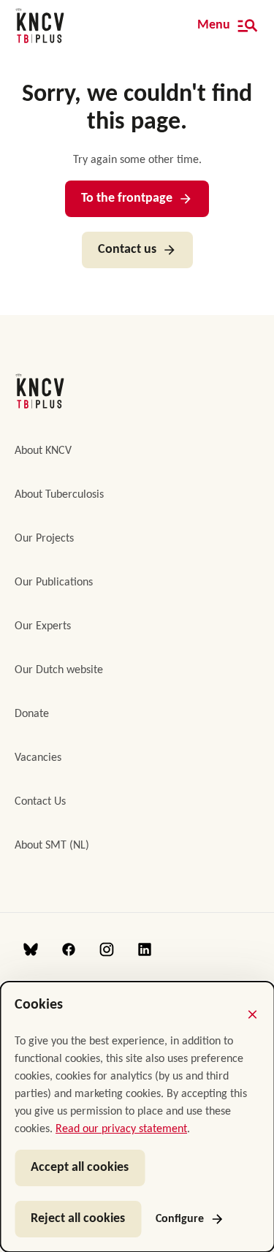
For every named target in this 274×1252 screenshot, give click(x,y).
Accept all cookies (80, 1168)
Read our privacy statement (121, 1129)
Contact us (127, 250)
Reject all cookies (78, 1219)
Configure (180, 1219)
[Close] (252, 1014)
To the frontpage (126, 198)
